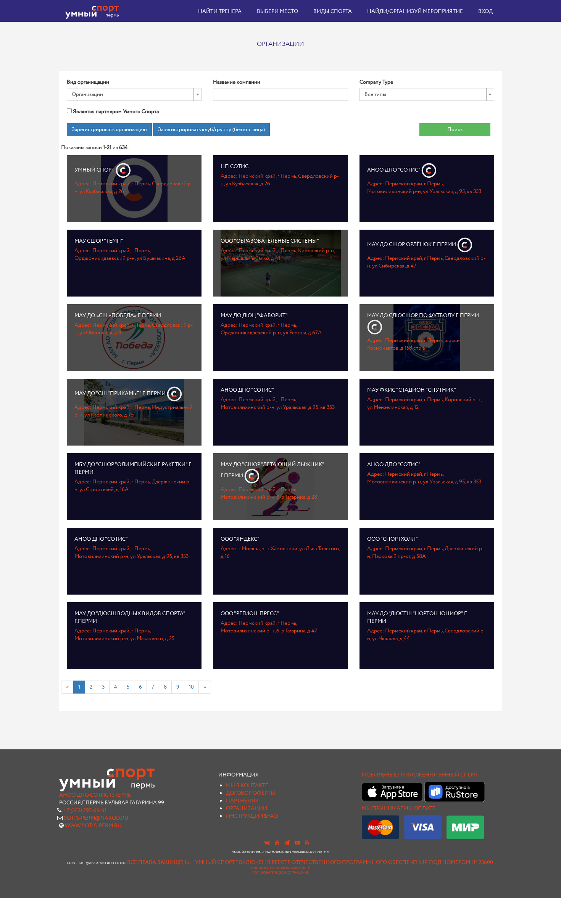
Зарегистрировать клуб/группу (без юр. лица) (211, 129)
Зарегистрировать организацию (109, 129)
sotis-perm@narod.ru (96, 818)
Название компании (236, 82)
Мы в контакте (247, 785)
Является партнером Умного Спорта (115, 111)
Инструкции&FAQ (252, 816)
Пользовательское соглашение (280, 872)
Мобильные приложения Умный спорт (420, 775)
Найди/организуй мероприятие (415, 11)
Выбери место (277, 11)
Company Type (376, 82)
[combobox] (134, 94)
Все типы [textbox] (375, 94)
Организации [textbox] (87, 94)
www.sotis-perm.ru (93, 826)
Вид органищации (88, 82)
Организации (246, 808)
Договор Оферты (250, 793)
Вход (485, 11)
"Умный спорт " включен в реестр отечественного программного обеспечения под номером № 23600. (343, 862)
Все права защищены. (159, 862)
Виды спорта (332, 11)
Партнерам (242, 801)
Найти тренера (220, 11)
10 (191, 687)
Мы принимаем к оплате (398, 808)
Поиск (455, 129)
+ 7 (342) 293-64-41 (84, 810)
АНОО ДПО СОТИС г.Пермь (95, 795)
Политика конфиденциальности (280, 868)
